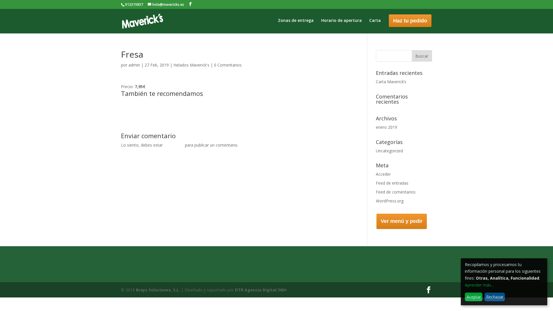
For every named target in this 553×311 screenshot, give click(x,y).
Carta (375, 20)
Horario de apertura (341, 20)
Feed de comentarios (396, 192)
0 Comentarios (228, 65)
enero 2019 (386, 127)
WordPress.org (390, 201)
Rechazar (494, 296)
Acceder (383, 174)
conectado (174, 145)
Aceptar (474, 296)
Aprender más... (479, 285)
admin (134, 65)
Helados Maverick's (191, 65)
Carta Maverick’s (391, 81)
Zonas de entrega (296, 20)
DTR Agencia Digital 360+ (261, 290)
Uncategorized (389, 150)
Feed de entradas (392, 183)
